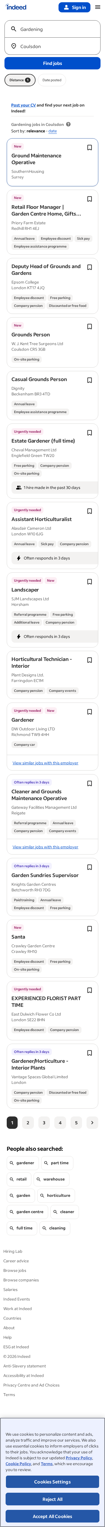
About (9, 1327)
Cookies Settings (52, 1482)
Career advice (16, 1260)
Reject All (53, 1499)
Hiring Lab (12, 1251)
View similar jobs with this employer (45, 762)
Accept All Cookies (53, 1516)
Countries (12, 1318)
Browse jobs (14, 1270)
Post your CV (23, 105)
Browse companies (21, 1280)
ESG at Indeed (16, 1346)
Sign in (79, 7)
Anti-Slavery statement (24, 1366)
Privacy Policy (79, 1457)
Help (7, 1337)
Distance (19, 80)
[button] (36, 159)
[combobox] (54, 29)
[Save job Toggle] (90, 147)
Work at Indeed (17, 1308)
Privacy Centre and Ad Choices (31, 1385)
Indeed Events (16, 1299)
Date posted (52, 80)
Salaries (10, 1289)
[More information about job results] (68, 124)
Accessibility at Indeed (23, 1375)
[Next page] (92, 1122)
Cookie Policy (18, 1463)
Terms (47, 1463)
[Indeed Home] (15, 7)
